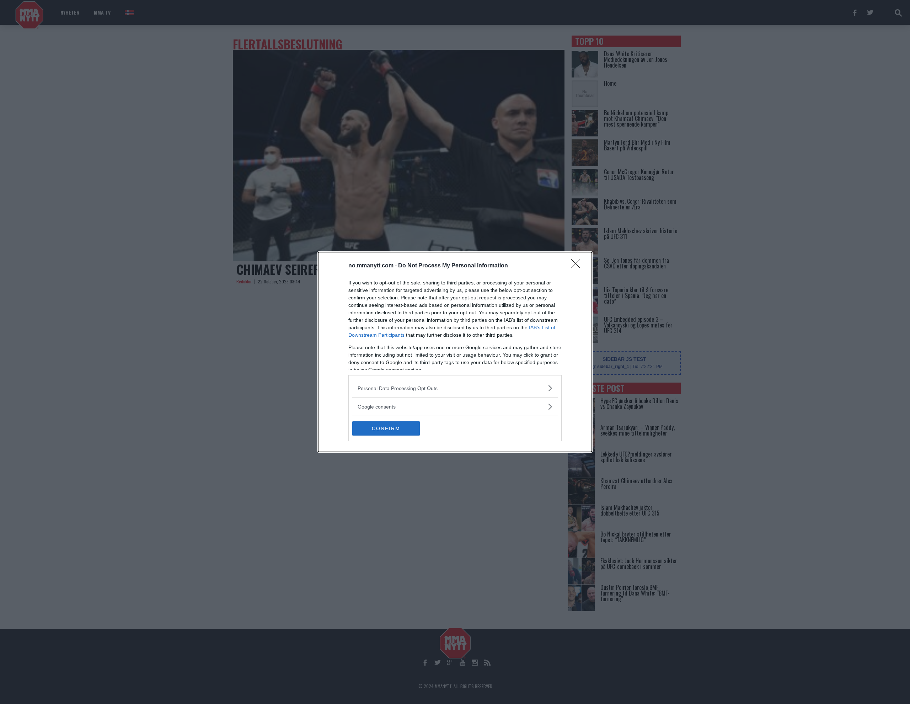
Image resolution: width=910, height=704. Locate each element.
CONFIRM (386, 428)
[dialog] (455, 352)
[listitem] (455, 388)
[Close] (578, 266)
